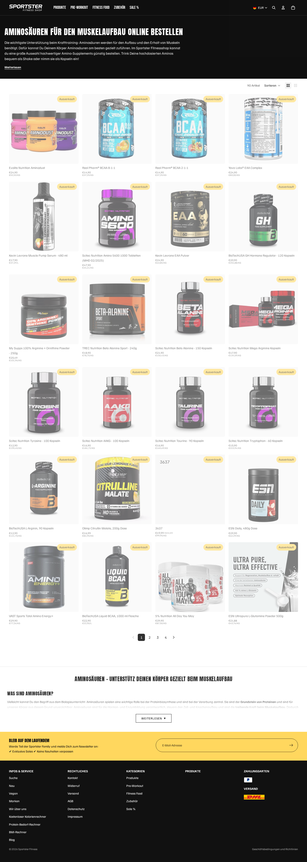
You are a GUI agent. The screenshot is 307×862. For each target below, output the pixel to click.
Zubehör (132, 801)
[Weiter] (174, 637)
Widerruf (74, 786)
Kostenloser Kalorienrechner (27, 816)
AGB (70, 801)
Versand (73, 793)
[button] (272, 85)
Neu (12, 786)
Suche (13, 778)
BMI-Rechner (18, 832)
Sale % (131, 809)
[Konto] (283, 8)
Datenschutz (76, 809)
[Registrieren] (291, 745)
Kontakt (73, 778)
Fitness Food (134, 793)
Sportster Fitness (27, 849)
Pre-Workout (134, 786)
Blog (12, 840)
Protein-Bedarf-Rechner (24, 824)
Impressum (75, 816)
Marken (14, 801)
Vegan (13, 793)
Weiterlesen (12, 67)
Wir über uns (17, 809)
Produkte (132, 778)
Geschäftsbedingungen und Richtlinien (275, 849)
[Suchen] (274, 8)
